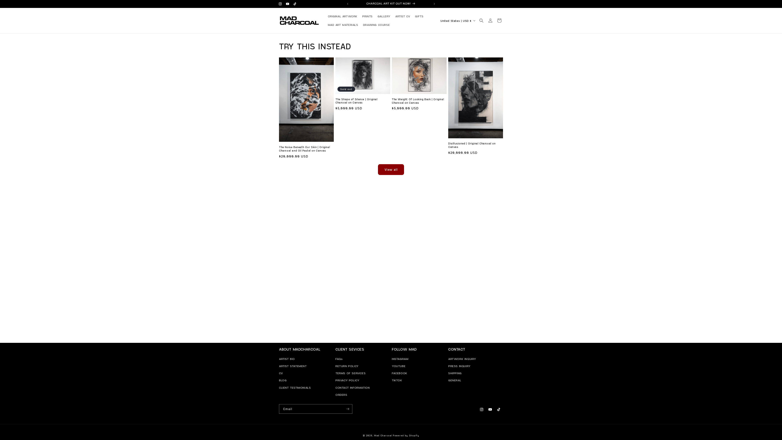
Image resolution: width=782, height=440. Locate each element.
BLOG (283, 380)
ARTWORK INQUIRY (462, 358)
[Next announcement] (434, 4)
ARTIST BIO (287, 358)
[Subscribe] (347, 409)
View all (391, 169)
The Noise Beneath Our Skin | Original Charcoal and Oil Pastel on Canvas (304, 148)
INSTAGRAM (400, 358)
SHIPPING (455, 373)
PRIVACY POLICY (347, 380)
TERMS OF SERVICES (350, 373)
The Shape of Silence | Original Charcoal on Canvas (356, 101)
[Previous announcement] (347, 4)
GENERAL (454, 380)
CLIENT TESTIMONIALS (295, 387)
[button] (481, 20)
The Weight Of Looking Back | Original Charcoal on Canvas (418, 101)
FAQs (339, 358)
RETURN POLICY (347, 365)
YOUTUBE (398, 365)
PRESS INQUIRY (459, 365)
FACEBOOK (399, 373)
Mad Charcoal (383, 435)
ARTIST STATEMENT (293, 365)
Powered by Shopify (406, 435)
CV (281, 373)
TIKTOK (397, 380)
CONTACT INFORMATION (352, 387)
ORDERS (341, 394)
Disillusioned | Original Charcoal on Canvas (472, 145)
